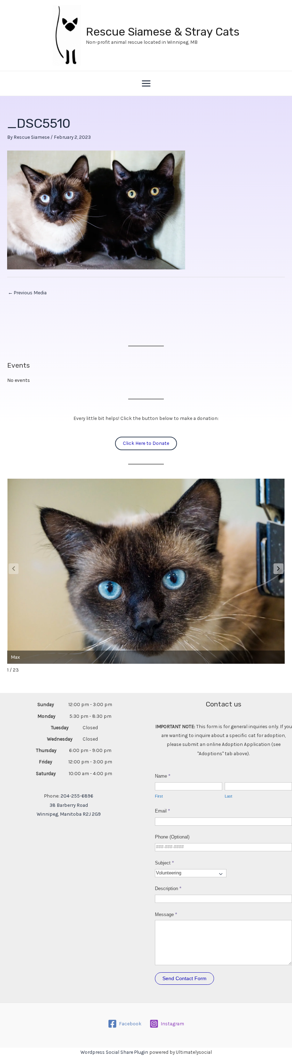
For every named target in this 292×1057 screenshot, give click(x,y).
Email (162, 811)
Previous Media (27, 292)
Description (168, 888)
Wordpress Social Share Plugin (114, 1052)
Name (162, 776)
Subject (164, 863)
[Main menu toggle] (146, 83)
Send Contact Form (184, 978)
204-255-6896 (77, 796)
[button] (278, 568)
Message (166, 914)
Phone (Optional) (172, 837)
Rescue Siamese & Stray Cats (162, 31)
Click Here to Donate (146, 443)
